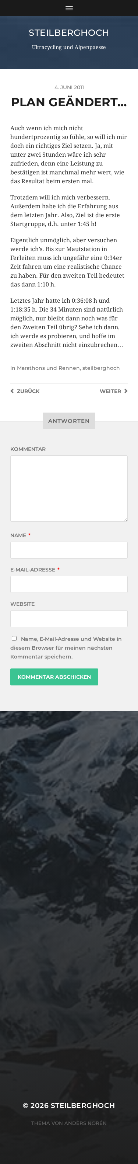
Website (22, 604)
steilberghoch (69, 32)
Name (20, 535)
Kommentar (28, 449)
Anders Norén (85, 1123)
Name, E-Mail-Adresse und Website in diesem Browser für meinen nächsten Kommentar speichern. (66, 648)
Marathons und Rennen (48, 368)
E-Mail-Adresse (35, 569)
